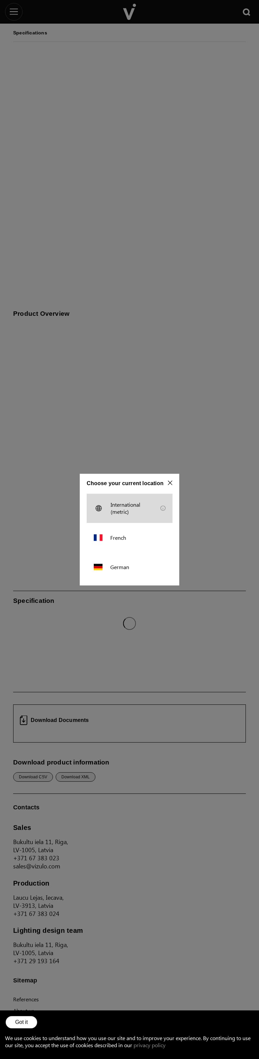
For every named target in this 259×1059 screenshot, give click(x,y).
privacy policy (150, 1045)
